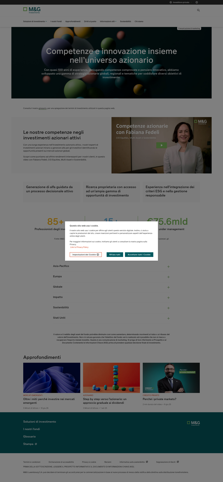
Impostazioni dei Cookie (84, 254)
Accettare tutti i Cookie (139, 254)
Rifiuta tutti (114, 254)
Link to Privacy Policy (79, 247)
